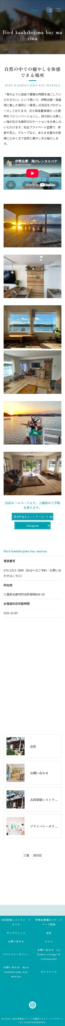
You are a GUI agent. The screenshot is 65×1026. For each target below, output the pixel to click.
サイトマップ (49, 971)
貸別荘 (37, 855)
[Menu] (57, 10)
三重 (26, 855)
